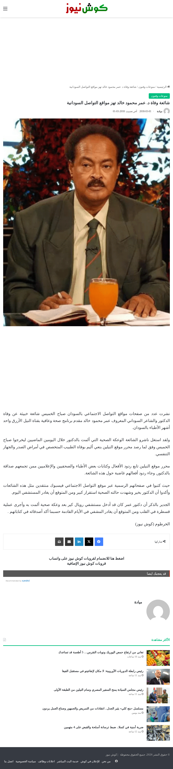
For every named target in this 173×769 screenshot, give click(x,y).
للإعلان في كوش (90, 761)
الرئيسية (162, 86)
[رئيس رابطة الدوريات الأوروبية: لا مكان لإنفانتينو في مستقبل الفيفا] (158, 677)
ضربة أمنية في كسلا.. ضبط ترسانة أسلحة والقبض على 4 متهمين (103, 727)
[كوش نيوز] (86, 8)
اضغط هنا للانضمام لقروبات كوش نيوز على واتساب (86, 558)
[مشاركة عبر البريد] (69, 542)
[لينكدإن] (79, 542)
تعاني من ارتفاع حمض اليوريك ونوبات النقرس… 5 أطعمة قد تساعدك (100, 652)
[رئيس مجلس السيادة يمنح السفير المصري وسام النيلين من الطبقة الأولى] (158, 695)
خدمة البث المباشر (67, 761)
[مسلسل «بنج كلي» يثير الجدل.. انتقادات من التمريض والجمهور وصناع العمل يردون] (158, 714)
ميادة (159, 111)
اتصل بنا (9, 761)
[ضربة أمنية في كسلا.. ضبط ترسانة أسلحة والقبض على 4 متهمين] (158, 733)
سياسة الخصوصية (26, 761)
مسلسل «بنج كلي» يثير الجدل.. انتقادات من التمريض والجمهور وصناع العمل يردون (92, 708)
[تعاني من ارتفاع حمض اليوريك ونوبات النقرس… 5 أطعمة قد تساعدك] (158, 658)
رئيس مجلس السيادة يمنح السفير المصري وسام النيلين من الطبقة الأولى (98, 689)
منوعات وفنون (146, 86)
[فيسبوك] (99, 542)
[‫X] (89, 542)
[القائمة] (5, 10)
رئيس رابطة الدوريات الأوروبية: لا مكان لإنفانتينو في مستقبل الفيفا (102, 671)
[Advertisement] (86, 50)
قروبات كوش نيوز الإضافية (86, 563)
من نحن (106, 761)
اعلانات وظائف (46, 761)
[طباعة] (59, 542)
